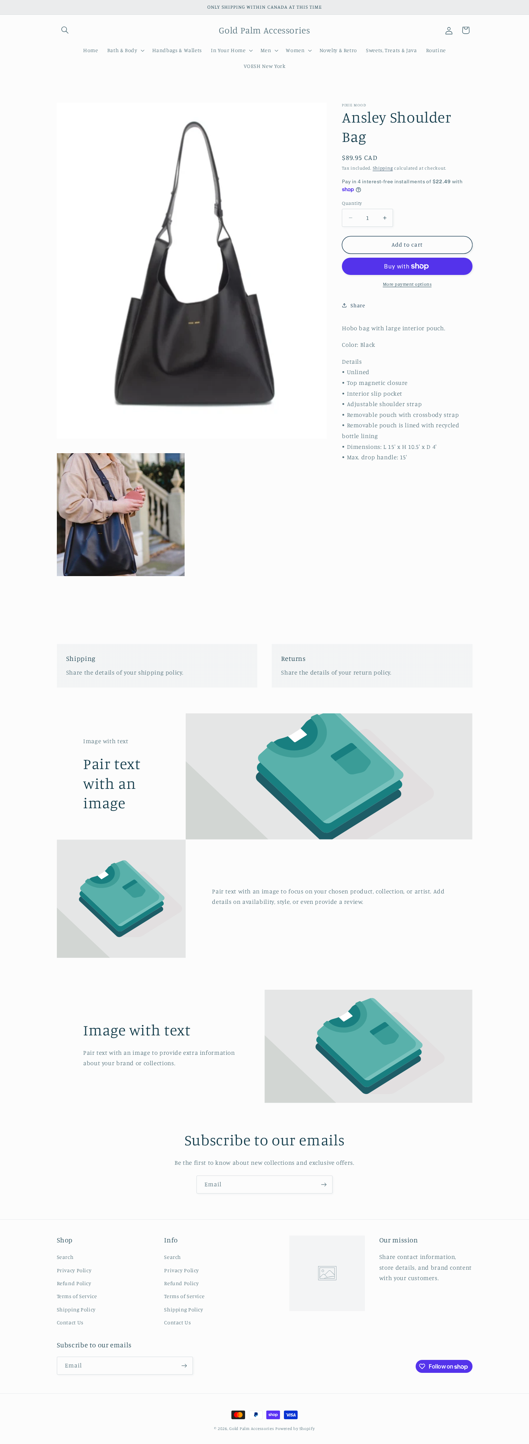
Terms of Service (77, 1296)
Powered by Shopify (295, 1428)
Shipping (383, 168)
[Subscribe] (324, 1184)
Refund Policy (74, 1283)
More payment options (407, 284)
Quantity (352, 203)
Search (65, 1257)
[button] (65, 30)
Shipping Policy (76, 1309)
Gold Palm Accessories (251, 1428)
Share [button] (358, 305)
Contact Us (70, 1322)
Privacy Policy (74, 1270)
